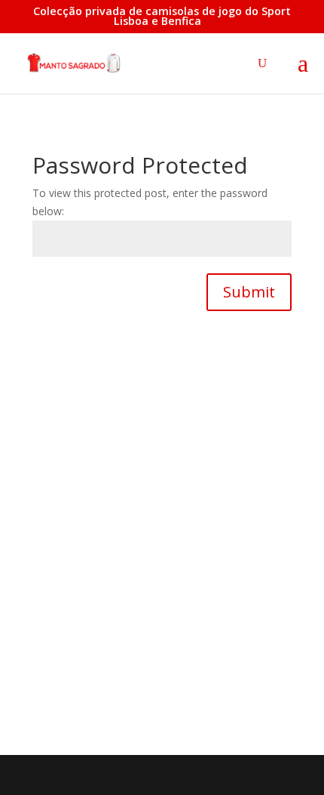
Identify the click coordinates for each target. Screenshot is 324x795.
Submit (249, 292)
